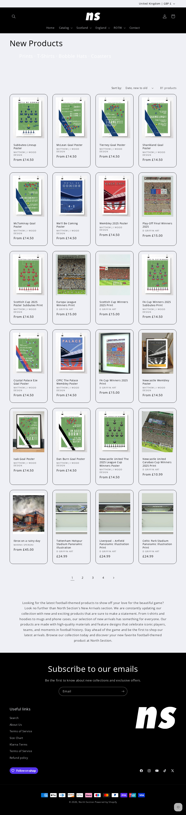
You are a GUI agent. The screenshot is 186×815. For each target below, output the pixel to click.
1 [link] (72, 578)
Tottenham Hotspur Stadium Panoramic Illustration (69, 544)
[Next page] (113, 578)
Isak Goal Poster (24, 459)
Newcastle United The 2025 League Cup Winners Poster (114, 462)
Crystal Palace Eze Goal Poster (26, 382)
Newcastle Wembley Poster (156, 382)
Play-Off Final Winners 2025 (157, 225)
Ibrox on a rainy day (27, 540)
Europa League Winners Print (66, 303)
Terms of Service (21, 731)
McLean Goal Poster (69, 145)
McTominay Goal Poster (24, 225)
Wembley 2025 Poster (114, 223)
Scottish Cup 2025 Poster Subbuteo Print (28, 303)
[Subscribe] (123, 691)
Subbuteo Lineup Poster (25, 146)
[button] (14, 16)
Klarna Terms (19, 744)
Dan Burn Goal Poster (70, 459)
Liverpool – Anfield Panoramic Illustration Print (114, 544)
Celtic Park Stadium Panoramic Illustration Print (157, 544)
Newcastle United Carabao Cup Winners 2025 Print (157, 462)
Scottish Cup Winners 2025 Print (114, 303)
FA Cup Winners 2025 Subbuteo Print (157, 303)
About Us (16, 724)
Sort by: (117, 88)
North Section (86, 802)
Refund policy (19, 758)
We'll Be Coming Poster (67, 225)
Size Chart (16, 738)
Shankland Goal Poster (153, 146)
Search (14, 718)
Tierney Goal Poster (113, 145)
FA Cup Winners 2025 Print (114, 382)
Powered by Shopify (106, 802)
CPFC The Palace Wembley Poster (67, 382)
